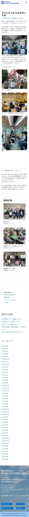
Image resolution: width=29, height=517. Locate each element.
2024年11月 (5, 388)
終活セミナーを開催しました (10, 324)
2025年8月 (5, 369)
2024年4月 (5, 404)
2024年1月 (5, 406)
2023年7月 (5, 419)
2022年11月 (5, 440)
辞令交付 (6, 222)
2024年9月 (5, 393)
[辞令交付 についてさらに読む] (14, 211)
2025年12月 (5, 359)
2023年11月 (5, 412)
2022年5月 (5, 456)
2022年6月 (5, 454)
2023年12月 (5, 409)
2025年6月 (5, 375)
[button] (26, 2)
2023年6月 (5, 422)
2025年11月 (5, 362)
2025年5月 (5, 377)
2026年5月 (5, 351)
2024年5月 (5, 401)
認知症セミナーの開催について (11, 321)
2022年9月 (5, 446)
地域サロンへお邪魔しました (12, 246)
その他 (6, 302)
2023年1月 (5, 435)
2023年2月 (5, 433)
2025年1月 (5, 383)
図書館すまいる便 (9, 268)
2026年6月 (5, 348)
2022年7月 (5, 451)
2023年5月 (5, 425)
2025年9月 (5, 367)
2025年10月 (5, 364)
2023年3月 (5, 430)
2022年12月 (5, 438)
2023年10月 (5, 414)
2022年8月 (5, 448)
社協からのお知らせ (10, 294)
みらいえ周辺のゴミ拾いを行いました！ (13, 332)
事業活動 (14, 18)
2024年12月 (5, 385)
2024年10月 (5, 390)
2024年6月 (5, 398)
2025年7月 (5, 372)
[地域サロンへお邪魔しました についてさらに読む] (14, 235)
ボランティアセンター (10, 300)
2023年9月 (5, 417)
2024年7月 (5, 396)
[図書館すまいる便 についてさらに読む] (14, 259)
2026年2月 (5, 356)
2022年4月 (5, 459)
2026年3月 (5, 354)
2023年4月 (5, 427)
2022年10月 (5, 443)
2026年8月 (5, 346)
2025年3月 (5, 380)
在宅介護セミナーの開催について (11, 319)
